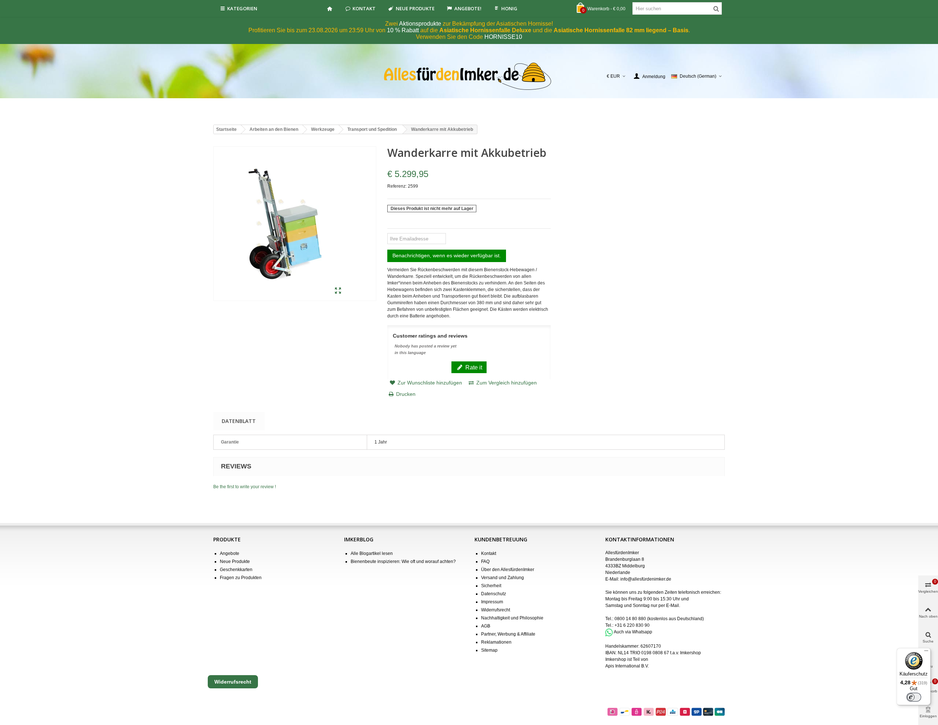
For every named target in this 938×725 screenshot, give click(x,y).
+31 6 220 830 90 (632, 625)
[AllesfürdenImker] (469, 76)
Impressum (492, 601)
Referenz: (397, 186)
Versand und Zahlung (502, 577)
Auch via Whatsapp (633, 632)
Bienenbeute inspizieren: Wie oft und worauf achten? (403, 561)
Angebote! (467, 8)
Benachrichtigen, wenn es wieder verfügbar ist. (446, 255)
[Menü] (926, 652)
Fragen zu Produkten (241, 577)
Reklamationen (496, 642)
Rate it (473, 367)
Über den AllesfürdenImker (507, 569)
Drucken (406, 394)
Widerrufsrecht (495, 609)
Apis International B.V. (627, 666)
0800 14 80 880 (630, 618)
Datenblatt (239, 420)
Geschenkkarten (236, 569)
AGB (485, 626)
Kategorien (242, 8)
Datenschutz (493, 593)
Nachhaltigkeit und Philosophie (512, 618)
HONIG (509, 8)
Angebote (229, 553)
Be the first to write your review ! (244, 486)
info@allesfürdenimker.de (645, 579)
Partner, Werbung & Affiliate (508, 634)
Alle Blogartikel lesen (372, 553)
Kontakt (364, 8)
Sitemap (489, 650)
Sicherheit (491, 585)
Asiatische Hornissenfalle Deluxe (485, 30)
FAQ (485, 561)
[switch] (913, 697)
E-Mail (672, 605)
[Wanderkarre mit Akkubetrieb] (338, 291)
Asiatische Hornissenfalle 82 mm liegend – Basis (621, 30)
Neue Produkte (415, 8)
